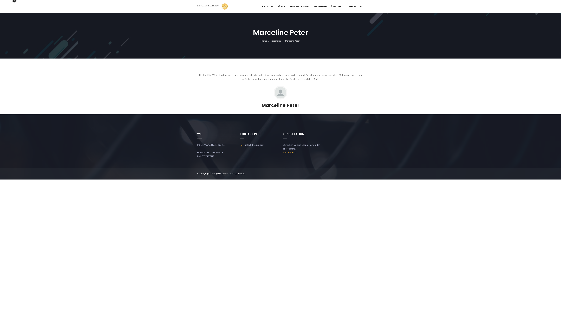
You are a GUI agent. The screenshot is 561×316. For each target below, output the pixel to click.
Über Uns (336, 6)
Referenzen (320, 6)
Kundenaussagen (299, 6)
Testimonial (276, 41)
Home (264, 41)
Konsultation (354, 6)
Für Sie (281, 6)
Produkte (267, 6)
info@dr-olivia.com (254, 145)
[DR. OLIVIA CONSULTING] (212, 6)
